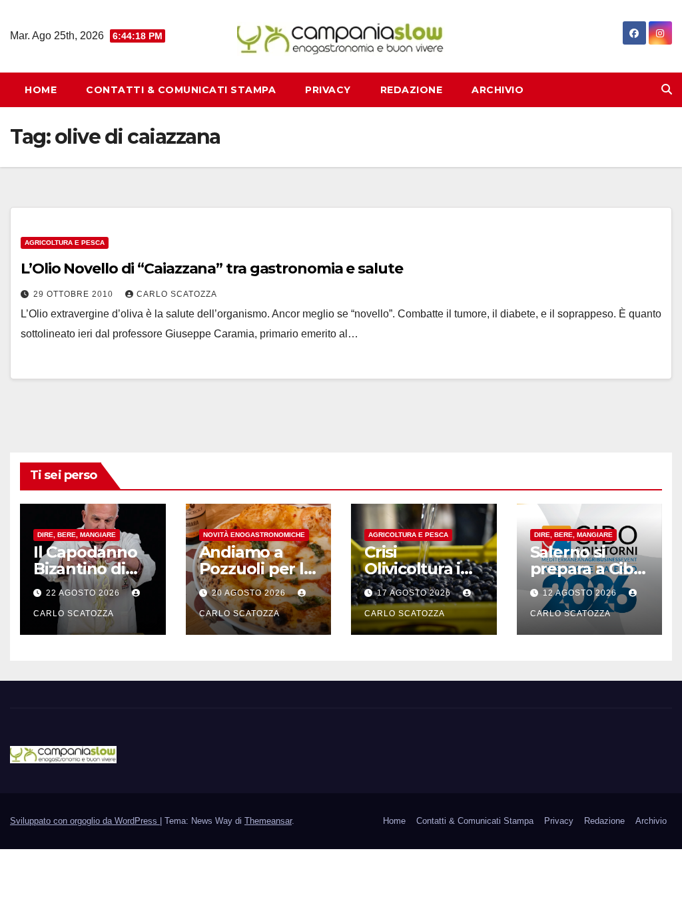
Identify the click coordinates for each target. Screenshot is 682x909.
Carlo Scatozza (177, 294)
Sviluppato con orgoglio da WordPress (85, 821)
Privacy (328, 90)
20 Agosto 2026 (250, 593)
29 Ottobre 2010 (74, 294)
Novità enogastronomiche (254, 534)
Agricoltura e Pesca (65, 242)
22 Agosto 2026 (84, 593)
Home (41, 90)
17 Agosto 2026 (415, 593)
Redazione (411, 90)
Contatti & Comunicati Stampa (181, 90)
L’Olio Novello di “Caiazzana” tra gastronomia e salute (212, 268)
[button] (666, 89)
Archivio (497, 90)
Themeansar (268, 821)
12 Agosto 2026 (581, 593)
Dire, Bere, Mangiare (76, 534)
